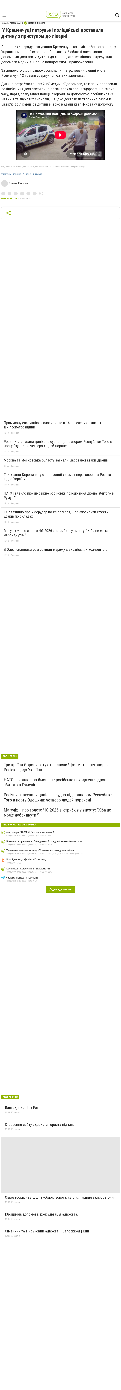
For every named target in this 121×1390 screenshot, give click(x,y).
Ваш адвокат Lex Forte (23, 1107)
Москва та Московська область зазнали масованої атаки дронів (56, 460)
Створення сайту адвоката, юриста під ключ (40, 1124)
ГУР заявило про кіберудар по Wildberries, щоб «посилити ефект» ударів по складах (56, 514)
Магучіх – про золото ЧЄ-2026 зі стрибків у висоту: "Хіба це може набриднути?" (56, 533)
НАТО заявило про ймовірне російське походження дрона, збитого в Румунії (59, 495)
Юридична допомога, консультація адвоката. (41, 1214)
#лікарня (37, 174)
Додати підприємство (60, 889)
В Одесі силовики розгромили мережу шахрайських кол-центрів (55, 549)
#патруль (6, 174)
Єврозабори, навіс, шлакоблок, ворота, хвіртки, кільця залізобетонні (60, 1197)
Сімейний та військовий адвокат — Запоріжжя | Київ (47, 1231)
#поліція (17, 174)
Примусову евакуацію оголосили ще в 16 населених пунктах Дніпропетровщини (52, 425)
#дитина (27, 174)
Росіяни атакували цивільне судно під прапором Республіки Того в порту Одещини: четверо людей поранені (58, 443)
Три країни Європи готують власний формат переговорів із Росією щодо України (57, 476)
